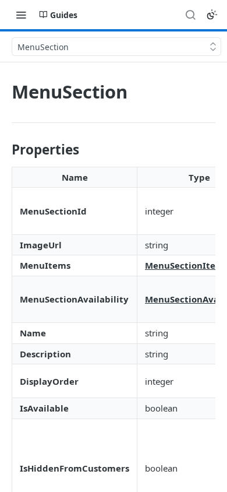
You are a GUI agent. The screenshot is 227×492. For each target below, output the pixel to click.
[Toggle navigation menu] (21, 14)
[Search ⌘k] (190, 14)
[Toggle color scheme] (212, 14)
